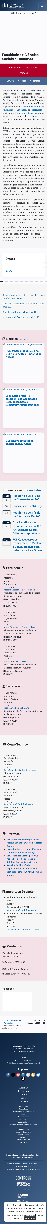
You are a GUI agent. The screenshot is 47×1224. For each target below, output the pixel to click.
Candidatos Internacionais (23, 1111)
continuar (30, 1218)
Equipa (10, 80)
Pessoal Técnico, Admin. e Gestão (23, 1124)
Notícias (22, 80)
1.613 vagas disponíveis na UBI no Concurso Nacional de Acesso (23, 353)
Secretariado (31, 67)
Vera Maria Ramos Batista (16, 707)
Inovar (23, 1094)
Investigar (23, 1091)
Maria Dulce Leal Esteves (16, 661)
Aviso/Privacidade (30, 1163)
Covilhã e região (23, 1129)
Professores (23, 1119)
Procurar (23, 1142)
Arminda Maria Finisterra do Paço (21, 589)
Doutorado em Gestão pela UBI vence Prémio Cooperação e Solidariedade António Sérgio (22, 858)
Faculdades (8, 1023)
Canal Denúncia (28, 1157)
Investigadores (23, 1122)
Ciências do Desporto (25, 113)
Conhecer (24, 1101)
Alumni (23, 1114)
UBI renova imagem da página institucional (20, 442)
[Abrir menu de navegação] (41, 6)
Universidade (16, 1020)
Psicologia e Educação (14, 109)
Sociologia (37, 109)
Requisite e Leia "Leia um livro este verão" (26, 497)
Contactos (35, 80)
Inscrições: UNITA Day (27, 506)
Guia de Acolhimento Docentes (18, 312)
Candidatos (23, 1109)
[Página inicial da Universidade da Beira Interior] (14, 5)
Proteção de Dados (23, 1166)
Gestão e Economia (31, 106)
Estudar (23, 1087)
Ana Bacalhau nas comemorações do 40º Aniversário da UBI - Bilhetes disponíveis (27, 528)
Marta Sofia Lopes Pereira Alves (19, 627)
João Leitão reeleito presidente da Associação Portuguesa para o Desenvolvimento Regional (22, 400)
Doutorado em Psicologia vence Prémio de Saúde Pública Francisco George (24, 842)
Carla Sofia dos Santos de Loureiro (20, 770)
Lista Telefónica (23, 1140)
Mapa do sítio (23, 1134)
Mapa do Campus (23, 1132)
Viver (24, 1097)
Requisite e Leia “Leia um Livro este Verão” (26, 514)
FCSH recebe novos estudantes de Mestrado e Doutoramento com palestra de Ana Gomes (28, 545)
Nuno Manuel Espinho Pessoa (18, 804)
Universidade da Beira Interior (23, 1046)
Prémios (23, 72)
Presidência (15, 67)
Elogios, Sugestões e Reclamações (20, 1155)
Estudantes (23, 1106)
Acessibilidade (13, 1163)
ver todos (34, 490)
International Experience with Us (19, 317)
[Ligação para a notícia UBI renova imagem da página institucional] (23, 434)
